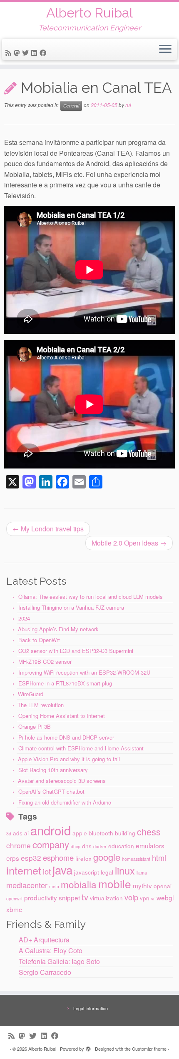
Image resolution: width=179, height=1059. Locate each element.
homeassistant (136, 859)
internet (23, 869)
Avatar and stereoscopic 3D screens (62, 781)
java (62, 869)
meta (54, 886)
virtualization (106, 898)
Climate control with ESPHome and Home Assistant (81, 748)
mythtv (142, 885)
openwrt (14, 898)
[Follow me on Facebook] (44, 52)
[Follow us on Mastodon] (18, 52)
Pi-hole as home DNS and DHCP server (66, 737)
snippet (69, 897)
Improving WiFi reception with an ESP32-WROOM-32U (84, 672)
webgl (165, 897)
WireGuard (30, 694)
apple (79, 833)
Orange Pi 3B (34, 726)
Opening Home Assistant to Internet (61, 716)
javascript (86, 872)
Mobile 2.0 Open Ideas (129, 543)
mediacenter (26, 885)
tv (85, 897)
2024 (24, 618)
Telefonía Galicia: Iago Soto (59, 961)
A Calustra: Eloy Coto (50, 950)
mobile (114, 883)
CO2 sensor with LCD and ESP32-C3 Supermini (75, 651)
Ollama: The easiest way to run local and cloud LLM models (90, 597)
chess (149, 831)
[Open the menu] (165, 49)
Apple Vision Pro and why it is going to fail (69, 759)
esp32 (31, 857)
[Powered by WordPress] (88, 1047)
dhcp (75, 846)
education (121, 846)
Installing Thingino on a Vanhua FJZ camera (71, 607)
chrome (18, 845)
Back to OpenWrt (39, 640)
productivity (40, 897)
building (125, 833)
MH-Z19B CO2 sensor (45, 661)
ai (26, 833)
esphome (58, 857)
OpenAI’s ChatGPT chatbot (51, 791)
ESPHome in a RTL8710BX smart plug (65, 683)
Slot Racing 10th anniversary (53, 770)
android (50, 830)
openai (163, 886)
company (50, 844)
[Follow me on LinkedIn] (35, 52)
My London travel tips (48, 528)
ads (17, 833)
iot (47, 871)
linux (125, 870)
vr (153, 898)
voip (131, 897)
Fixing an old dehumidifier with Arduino (64, 802)
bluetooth (101, 833)
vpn (144, 898)
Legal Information (90, 1008)
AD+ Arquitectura (44, 939)
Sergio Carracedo (45, 972)
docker (100, 846)
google (106, 856)
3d (8, 833)
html (159, 857)
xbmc (14, 909)
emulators (150, 845)
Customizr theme (149, 1048)
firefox (83, 858)
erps (12, 857)
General (71, 105)
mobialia (79, 884)
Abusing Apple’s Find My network (58, 629)
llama (142, 873)
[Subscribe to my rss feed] (9, 52)
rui (128, 104)
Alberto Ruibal (89, 13)
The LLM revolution (40, 705)
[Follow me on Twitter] (26, 52)
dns (87, 846)
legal (107, 872)
